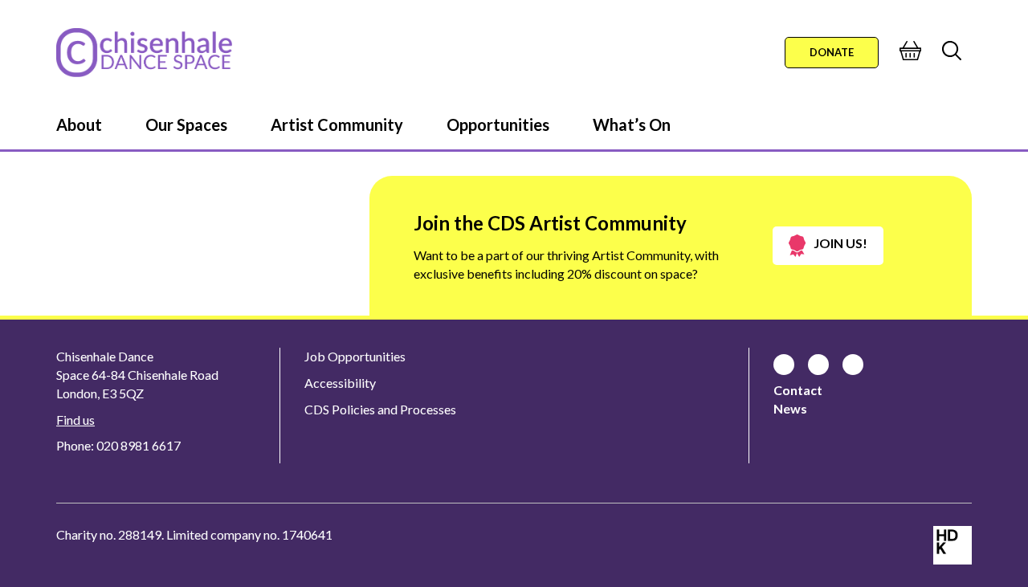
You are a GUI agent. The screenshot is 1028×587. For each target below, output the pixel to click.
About (79, 124)
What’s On (632, 124)
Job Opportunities (355, 356)
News (790, 408)
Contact (797, 389)
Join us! (840, 243)
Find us (75, 419)
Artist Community (337, 124)
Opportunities (498, 124)
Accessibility (340, 382)
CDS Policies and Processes (380, 409)
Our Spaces (186, 124)
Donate (832, 52)
